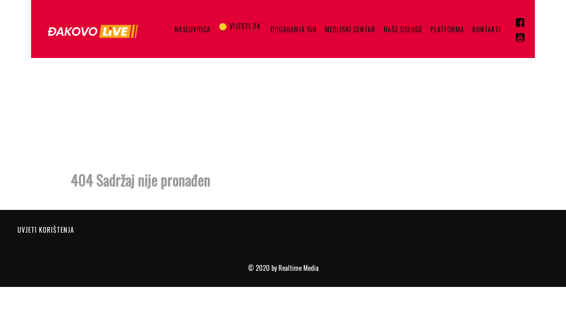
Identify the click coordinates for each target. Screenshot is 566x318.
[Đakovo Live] (94, 29)
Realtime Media (298, 268)
